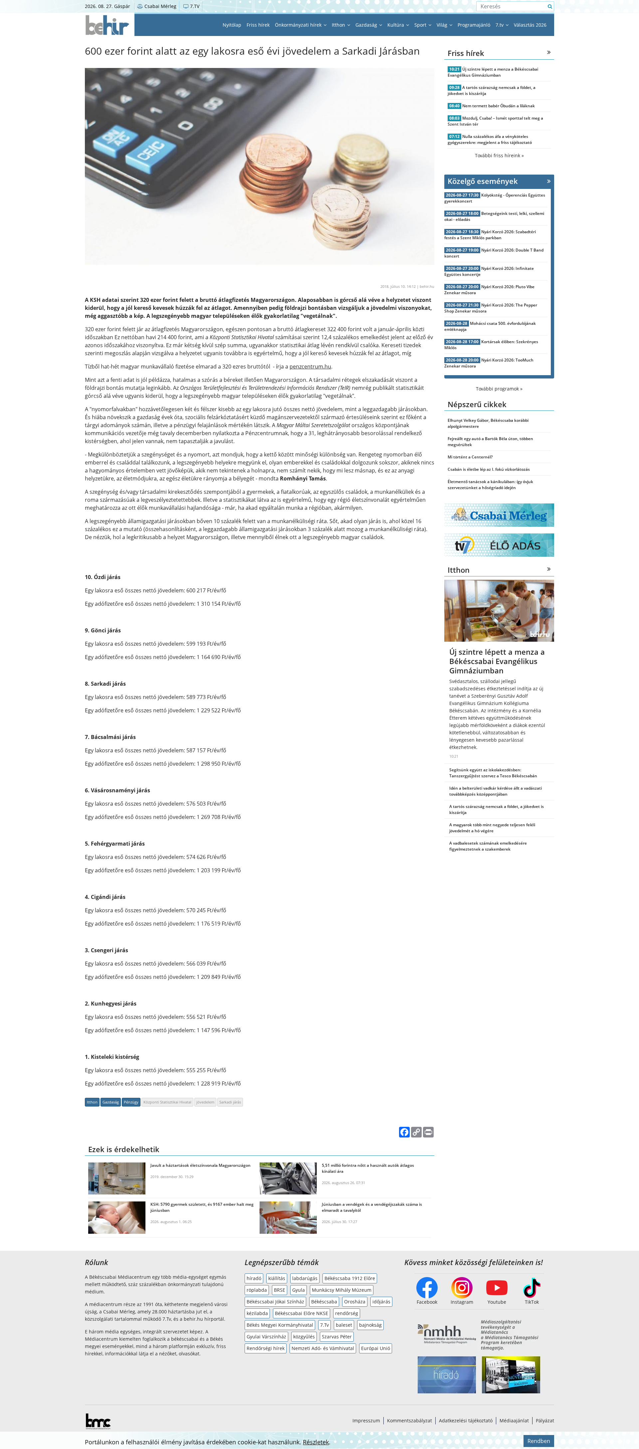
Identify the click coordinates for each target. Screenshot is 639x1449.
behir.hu (427, 286)
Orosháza (354, 1301)
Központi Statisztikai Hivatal (167, 1101)
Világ (443, 25)
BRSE (279, 1290)
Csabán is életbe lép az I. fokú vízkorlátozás (489, 469)
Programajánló (474, 25)
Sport (421, 25)
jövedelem (205, 1101)
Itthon (339, 25)
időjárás (381, 1301)
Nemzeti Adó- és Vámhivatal (323, 1348)
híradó (254, 1278)
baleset (344, 1325)
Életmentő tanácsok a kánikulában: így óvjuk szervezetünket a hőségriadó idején (490, 484)
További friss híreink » (499, 155)
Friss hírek (258, 25)
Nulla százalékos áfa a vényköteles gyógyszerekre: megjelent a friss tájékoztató (490, 139)
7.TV (194, 6)
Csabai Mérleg (159, 6)
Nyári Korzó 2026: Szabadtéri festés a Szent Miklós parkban (490, 235)
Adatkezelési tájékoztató (466, 1420)
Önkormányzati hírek (299, 25)
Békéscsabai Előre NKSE (301, 1313)
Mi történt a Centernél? (470, 457)
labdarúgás (305, 1278)
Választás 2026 (530, 25)
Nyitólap (232, 25)
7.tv (500, 25)
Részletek (316, 1442)
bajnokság (370, 1325)
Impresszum (366, 1420)
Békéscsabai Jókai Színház (275, 1301)
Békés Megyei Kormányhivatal (280, 1325)
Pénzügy (131, 1101)
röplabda (257, 1290)
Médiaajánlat (514, 1420)
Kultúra (396, 25)
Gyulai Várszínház (266, 1336)
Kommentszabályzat (409, 1420)
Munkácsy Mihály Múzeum (341, 1290)
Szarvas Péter (337, 1336)
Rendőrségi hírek (266, 1348)
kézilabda (257, 1313)
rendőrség (346, 1313)
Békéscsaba (324, 1301)
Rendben (539, 1441)
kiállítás (276, 1278)
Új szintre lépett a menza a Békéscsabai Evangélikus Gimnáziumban (493, 72)
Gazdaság (366, 25)
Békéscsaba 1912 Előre (349, 1278)
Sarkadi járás (230, 1101)
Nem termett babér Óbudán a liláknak (498, 106)
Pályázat (545, 1420)
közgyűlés (304, 1336)
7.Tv (324, 1325)
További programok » (499, 388)
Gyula (298, 1290)
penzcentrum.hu (310, 366)
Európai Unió (375, 1348)
